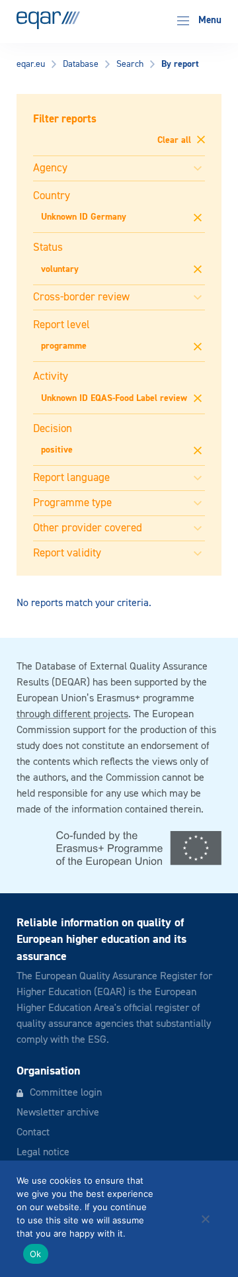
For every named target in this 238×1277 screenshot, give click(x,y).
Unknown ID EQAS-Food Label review (114, 398)
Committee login (66, 1093)
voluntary (60, 269)
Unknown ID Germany (83, 217)
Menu (208, 20)
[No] (205, 1218)
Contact (33, 1132)
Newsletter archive (58, 1113)
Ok (36, 1254)
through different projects (72, 714)
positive (57, 450)
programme (64, 346)
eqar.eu (31, 64)
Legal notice (43, 1152)
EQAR (48, 20)
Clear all (175, 140)
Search (129, 64)
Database (81, 64)
